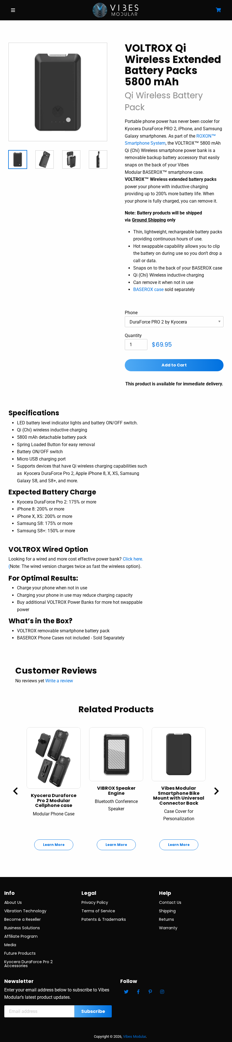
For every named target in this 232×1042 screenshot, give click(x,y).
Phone (131, 312)
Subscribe (93, 1011)
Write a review (59, 680)
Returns (166, 919)
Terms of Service (98, 911)
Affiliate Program (21, 936)
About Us (13, 902)
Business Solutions (22, 928)
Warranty (168, 928)
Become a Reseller (22, 919)
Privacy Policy (94, 902)
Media (10, 945)
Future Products (20, 953)
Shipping (167, 911)
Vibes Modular (134, 1036)
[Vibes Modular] (116, 9)
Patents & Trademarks (103, 919)
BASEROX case (148, 289)
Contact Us (170, 902)
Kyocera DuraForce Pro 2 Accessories (28, 964)
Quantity (133, 335)
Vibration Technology (25, 911)
